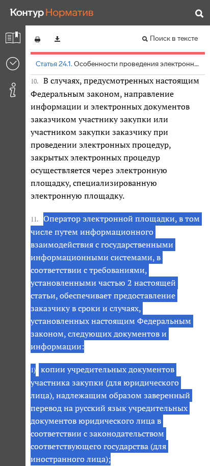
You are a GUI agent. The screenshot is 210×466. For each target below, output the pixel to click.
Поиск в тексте (174, 38)
